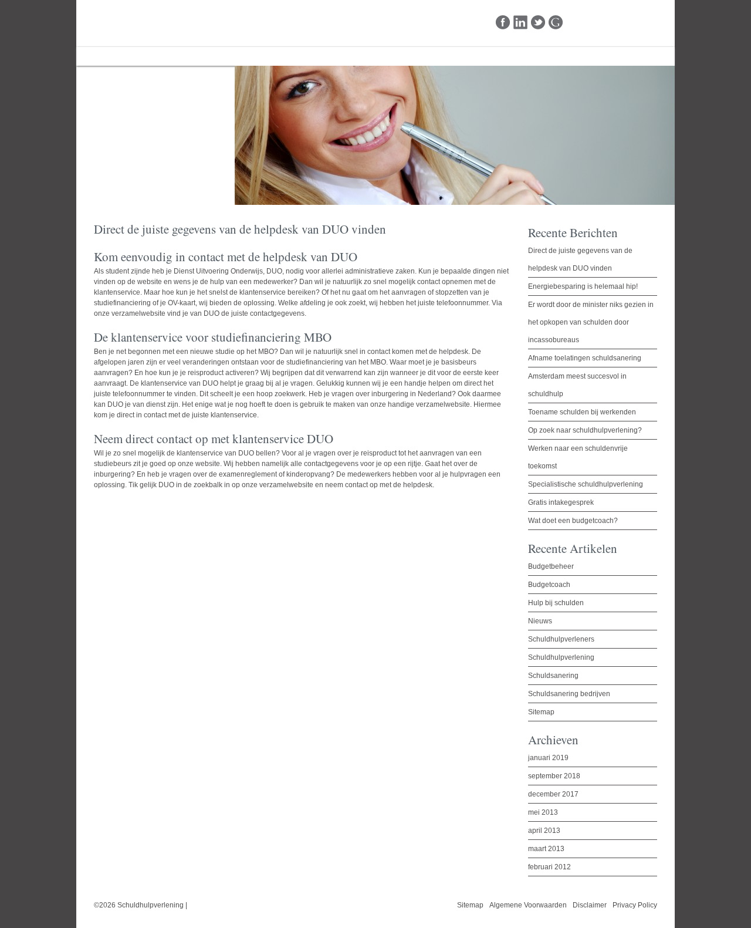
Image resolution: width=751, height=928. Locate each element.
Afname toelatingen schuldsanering (584, 358)
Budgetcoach (549, 585)
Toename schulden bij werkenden (582, 412)
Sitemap (541, 712)
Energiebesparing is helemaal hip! (583, 286)
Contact (262, 56)
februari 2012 (549, 867)
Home (106, 56)
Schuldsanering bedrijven (569, 694)
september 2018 (554, 776)
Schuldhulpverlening (136, 22)
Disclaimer (590, 905)
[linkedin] (520, 22)
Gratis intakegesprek (561, 502)
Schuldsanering (553, 675)
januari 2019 (548, 758)
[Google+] (556, 22)
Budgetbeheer (551, 566)
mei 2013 (543, 812)
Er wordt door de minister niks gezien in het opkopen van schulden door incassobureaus (591, 322)
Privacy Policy (635, 905)
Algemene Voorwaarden (528, 905)
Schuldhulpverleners (561, 639)
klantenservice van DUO (215, 453)
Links (212, 56)
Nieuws (540, 621)
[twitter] (538, 22)
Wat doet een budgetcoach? (573, 521)
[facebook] (503, 22)
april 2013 (544, 830)
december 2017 (553, 794)
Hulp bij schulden (556, 603)
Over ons (160, 56)
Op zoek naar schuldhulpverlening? (585, 430)
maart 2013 (546, 849)
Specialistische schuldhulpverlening (585, 484)
